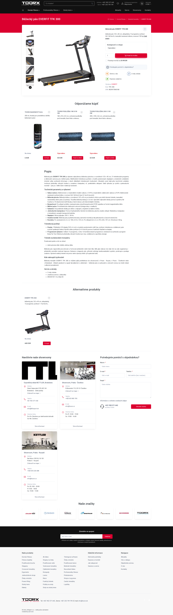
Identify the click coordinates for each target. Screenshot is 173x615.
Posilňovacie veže (49, 563)
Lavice (45, 575)
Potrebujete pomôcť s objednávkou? (122, 67)
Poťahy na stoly (48, 584)
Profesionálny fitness (50, 10)
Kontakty (148, 10)
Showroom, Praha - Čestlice (72, 383)
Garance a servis (93, 566)
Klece (45, 578)
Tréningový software (70, 557)
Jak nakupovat (93, 563)
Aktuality (118, 10)
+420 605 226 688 (33, 471)
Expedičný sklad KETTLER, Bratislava (38, 383)
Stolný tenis (67, 10)
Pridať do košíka (132, 55)
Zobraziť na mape (33, 393)
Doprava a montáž (94, 560)
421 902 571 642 (32, 401)
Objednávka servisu (127, 563)
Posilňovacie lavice (70, 563)
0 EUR (148, 3)
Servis (127, 10)
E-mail (102, 371)
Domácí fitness (33, 10)
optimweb (30, 611)
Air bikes (46, 557)
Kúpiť (47, 158)
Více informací (39, 426)
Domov (112, 19)
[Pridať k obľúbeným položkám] (145, 29)
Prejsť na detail (77, 158)
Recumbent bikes (69, 569)
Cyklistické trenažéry (49, 569)
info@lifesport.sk (33, 408)
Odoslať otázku (141, 406)
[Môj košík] (142, 3)
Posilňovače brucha (28, 563)
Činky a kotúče (69, 560)
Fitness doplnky (27, 560)
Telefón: (129, 371)
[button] (30, 87)
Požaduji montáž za (117, 60)
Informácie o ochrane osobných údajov (113, 401)
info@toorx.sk (83, 601)
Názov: (103, 362)
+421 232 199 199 (107, 5)
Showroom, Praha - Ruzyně (34, 453)
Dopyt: (102, 380)
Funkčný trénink (48, 581)
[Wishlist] (118, 3)
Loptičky (66, 584)
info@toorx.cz (70, 406)
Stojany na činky (48, 560)
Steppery (25, 566)
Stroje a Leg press (70, 578)
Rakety (24, 587)
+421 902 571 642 (105, 2)
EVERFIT (114, 84)
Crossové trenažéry (28, 569)
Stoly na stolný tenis (49, 587)
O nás (123, 566)
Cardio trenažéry (69, 581)
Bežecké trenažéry (133, 19)
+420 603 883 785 (71, 398)
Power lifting (26, 581)
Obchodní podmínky (94, 557)
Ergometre (25, 572)
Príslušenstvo (68, 575)
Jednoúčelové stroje (28, 575)
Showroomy (137, 10)
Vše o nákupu (125, 560)
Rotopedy (46, 572)
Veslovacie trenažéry (50, 566)
